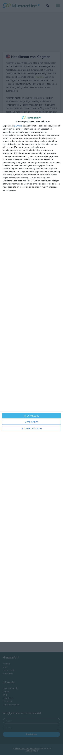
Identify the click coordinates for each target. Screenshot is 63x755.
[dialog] (31, 377)
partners (18, 126)
